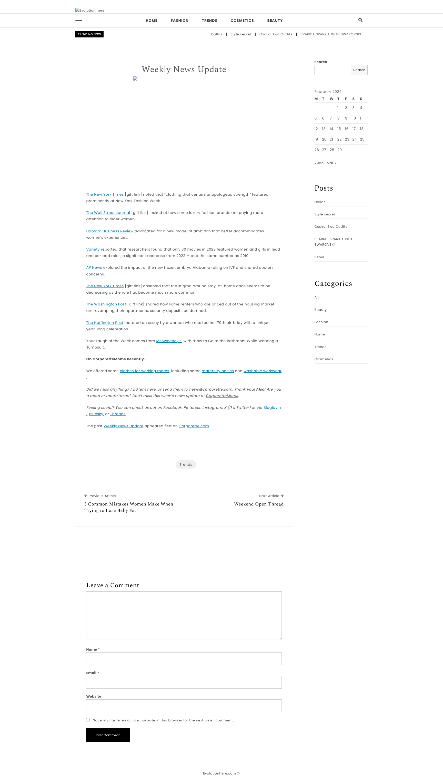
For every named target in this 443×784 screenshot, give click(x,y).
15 (339, 128)
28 (332, 149)
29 (339, 149)
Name (93, 649)
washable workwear (262, 370)
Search (321, 61)
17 (354, 128)
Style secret (233, 34)
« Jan (319, 163)
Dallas (209, 34)
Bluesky (96, 413)
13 (324, 128)
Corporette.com (194, 426)
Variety (93, 249)
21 (331, 139)
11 (361, 118)
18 (362, 128)
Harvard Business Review (110, 231)
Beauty (275, 20)
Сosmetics (242, 20)
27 (324, 149)
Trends (209, 20)
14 (331, 128)
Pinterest (192, 407)
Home (152, 20)
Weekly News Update (184, 70)
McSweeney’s (169, 340)
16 (346, 128)
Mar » (331, 163)
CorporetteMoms (222, 395)
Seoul (319, 257)
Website (93, 696)
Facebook (172, 407)
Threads (118, 413)
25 (362, 139)
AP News (94, 267)
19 (316, 139)
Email (92, 672)
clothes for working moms (144, 370)
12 (316, 128)
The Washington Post (106, 304)
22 (339, 139)
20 (324, 139)
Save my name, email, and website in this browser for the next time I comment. (163, 720)
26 (317, 149)
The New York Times (105, 194)
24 (355, 139)
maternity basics (218, 370)
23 (347, 139)
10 (354, 118)
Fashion (179, 20)
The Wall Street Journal (108, 212)
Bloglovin (272, 407)
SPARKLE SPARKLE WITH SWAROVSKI (322, 34)
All (317, 297)
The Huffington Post (104, 322)
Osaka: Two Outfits (268, 34)
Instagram (212, 407)
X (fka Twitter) (237, 407)
